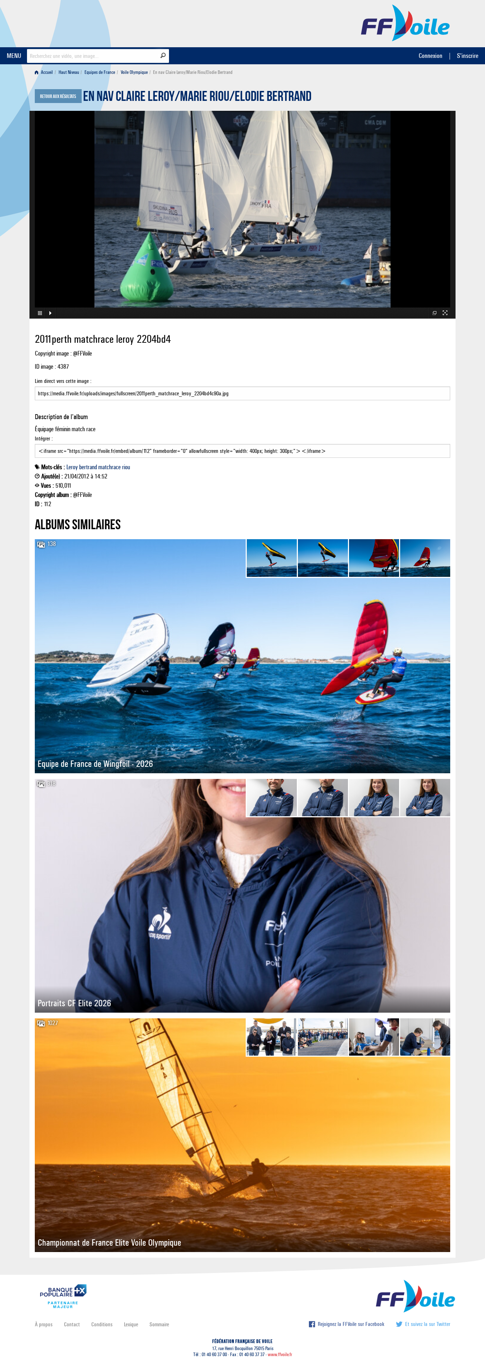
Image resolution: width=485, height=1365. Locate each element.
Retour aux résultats (58, 96)
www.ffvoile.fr (280, 1355)
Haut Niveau (69, 72)
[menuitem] (45, 72)
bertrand (88, 467)
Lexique (131, 1324)
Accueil (46, 72)
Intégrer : (44, 438)
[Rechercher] (163, 55)
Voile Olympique (134, 72)
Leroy (72, 467)
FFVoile (405, 22)
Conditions (102, 1324)
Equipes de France (100, 72)
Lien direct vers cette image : (63, 381)
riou (126, 467)
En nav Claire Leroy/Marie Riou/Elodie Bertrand (197, 98)
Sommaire (159, 1324)
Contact (72, 1324)
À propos (44, 1324)
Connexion (430, 56)
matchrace (109, 467)
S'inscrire (467, 56)
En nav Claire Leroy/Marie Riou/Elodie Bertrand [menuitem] (193, 72)
